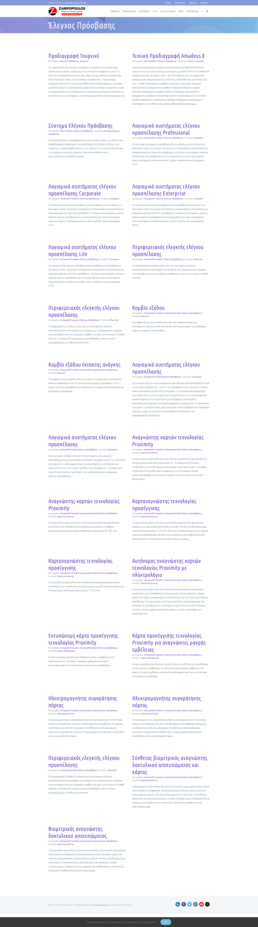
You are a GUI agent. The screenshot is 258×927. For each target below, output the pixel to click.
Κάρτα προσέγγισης (66, 651)
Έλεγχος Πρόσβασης (69, 61)
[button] (207, 11)
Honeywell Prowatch (153, 138)
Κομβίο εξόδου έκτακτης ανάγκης (84, 364)
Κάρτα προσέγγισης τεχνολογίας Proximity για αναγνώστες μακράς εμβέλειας (169, 642)
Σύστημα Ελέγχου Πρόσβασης (80, 125)
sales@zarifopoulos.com (75, 3)
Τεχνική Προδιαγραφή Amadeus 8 (168, 55)
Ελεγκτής (198, 259)
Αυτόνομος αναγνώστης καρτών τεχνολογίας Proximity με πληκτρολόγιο (166, 567)
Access (190, 61)
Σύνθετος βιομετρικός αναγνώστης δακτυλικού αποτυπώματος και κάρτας (169, 764)
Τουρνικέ (84, 61)
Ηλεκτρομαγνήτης (65, 713)
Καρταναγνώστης (149, 452)
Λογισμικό (199, 61)
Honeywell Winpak (172, 313)
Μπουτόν (145, 316)
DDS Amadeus (150, 61)
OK (165, 922)
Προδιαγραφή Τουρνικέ (73, 55)
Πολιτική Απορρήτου (100, 905)
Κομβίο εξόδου (148, 307)
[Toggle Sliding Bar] (202, 11)
